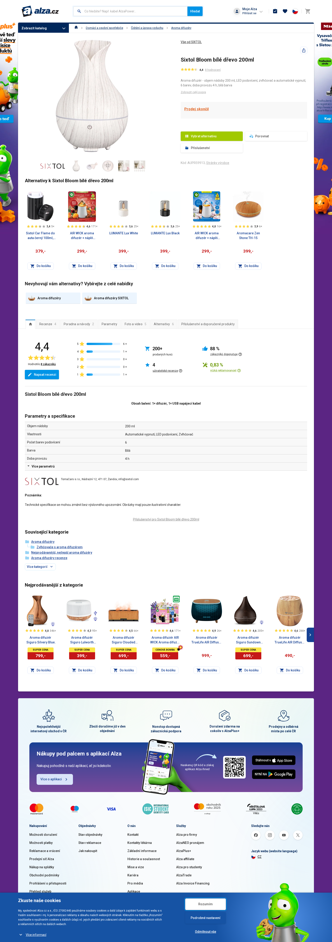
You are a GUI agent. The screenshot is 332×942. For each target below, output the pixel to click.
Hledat (195, 11)
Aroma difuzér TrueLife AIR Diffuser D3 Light (290, 640)
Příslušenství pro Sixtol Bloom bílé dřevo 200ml (166, 519)
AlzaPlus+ (183, 851)
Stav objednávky (90, 834)
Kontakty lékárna (139, 843)
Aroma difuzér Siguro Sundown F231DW (248, 640)
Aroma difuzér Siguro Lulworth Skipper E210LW (82, 640)
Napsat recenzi (45, 374)
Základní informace (142, 851)
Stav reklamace (89, 843)
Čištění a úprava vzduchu (147, 28)
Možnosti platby (41, 843)
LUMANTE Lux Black (165, 233)
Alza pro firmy (186, 834)
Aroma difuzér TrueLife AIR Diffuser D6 (207, 640)
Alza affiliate (185, 859)
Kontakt (132, 834)
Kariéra (132, 875)
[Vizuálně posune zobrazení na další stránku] (310, 635)
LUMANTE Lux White (123, 233)
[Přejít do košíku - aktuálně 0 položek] (307, 11)
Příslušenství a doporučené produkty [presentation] (208, 324)
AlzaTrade (184, 875)
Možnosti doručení (43, 834)
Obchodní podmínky (44, 875)
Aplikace (133, 891)
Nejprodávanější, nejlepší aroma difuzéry (61, 552)
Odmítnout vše (205, 931)
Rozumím (205, 904)
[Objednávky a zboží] (275, 11)
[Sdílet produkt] (303, 50)
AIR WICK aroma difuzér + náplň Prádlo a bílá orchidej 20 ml (207, 235)
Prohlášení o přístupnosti (47, 883)
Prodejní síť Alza (41, 859)
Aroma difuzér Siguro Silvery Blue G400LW (40, 640)
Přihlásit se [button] (249, 13)
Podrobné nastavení (205, 918)
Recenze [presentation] (47, 324)
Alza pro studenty (189, 867)
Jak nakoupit (87, 851)
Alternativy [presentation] (164, 324)
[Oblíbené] (285, 11)
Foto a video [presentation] (135, 324)
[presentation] (30, 324)
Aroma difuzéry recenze (49, 558)
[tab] (30, 324)
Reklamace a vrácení (44, 851)
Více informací (36, 935)
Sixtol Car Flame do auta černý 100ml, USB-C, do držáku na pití (41, 235)
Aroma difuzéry (181, 28)
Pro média (135, 883)
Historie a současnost (143, 859)
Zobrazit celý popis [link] (193, 92)
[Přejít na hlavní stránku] (40, 11)
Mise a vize (135, 867)
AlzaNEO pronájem (190, 843)
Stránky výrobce (217, 163)
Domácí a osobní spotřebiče (104, 28)
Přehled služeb (40, 891)
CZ (259, 857)
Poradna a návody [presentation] (79, 324)
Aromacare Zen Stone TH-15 (248, 235)
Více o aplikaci (51, 779)
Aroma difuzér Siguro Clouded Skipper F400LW (123, 640)
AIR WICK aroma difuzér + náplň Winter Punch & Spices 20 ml (82, 235)
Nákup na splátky (41, 867)
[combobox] (130, 11)
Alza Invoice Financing (193, 883)
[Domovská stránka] (76, 27)
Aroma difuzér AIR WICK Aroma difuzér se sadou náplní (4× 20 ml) (165, 640)
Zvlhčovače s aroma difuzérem (60, 547)
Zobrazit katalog (34, 28)
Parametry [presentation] (109, 324)
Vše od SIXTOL (191, 42)
